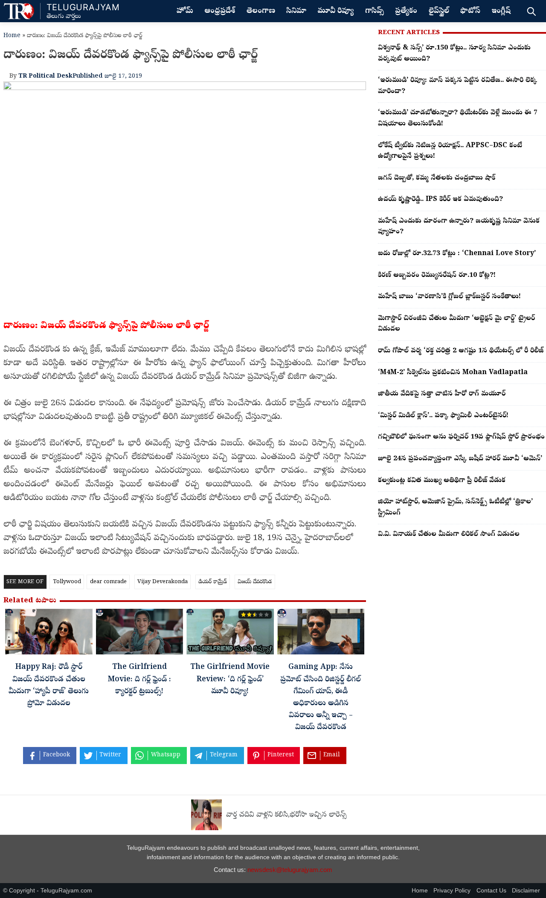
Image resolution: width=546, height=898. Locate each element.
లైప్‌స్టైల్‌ (439, 11)
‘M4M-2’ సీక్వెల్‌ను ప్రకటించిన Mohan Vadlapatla (453, 373)
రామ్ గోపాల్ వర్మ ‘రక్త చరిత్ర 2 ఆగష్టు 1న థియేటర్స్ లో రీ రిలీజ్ (460, 351)
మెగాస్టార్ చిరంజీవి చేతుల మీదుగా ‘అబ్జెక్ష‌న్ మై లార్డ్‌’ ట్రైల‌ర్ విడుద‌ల (456, 324)
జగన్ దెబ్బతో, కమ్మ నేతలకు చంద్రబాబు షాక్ (436, 178)
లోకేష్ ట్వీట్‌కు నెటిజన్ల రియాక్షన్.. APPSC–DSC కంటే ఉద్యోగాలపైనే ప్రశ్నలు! (450, 151)
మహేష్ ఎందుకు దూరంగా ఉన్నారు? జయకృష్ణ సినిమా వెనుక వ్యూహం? (459, 227)
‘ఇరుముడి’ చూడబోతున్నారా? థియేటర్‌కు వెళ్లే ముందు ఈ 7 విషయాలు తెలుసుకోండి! (457, 118)
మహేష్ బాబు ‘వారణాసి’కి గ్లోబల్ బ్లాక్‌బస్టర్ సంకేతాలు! (449, 297)
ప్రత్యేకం (406, 11)
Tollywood (67, 582)
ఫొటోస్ (470, 11)
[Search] (531, 11)
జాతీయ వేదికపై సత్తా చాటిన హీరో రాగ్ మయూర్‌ (441, 394)
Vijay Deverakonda (162, 582)
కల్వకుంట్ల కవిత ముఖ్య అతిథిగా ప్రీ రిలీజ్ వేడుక (441, 480)
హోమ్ (185, 11)
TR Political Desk (45, 76)
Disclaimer (526, 890)
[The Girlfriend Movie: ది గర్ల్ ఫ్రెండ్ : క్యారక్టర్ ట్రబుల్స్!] (139, 634)
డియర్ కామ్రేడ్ (212, 582)
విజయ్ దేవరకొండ (255, 582)
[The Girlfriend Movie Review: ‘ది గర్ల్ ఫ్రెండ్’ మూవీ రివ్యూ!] (230, 634)
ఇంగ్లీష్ (501, 11)
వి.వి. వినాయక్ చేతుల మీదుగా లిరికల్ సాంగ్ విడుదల (449, 534)
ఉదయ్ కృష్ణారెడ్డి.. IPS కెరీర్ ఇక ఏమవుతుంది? (440, 199)
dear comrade (108, 582)
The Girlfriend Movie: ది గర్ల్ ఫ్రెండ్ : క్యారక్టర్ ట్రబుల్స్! (139, 680)
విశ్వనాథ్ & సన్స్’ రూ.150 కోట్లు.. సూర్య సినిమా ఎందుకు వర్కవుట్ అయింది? (454, 54)
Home (11, 36)
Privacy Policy (451, 890)
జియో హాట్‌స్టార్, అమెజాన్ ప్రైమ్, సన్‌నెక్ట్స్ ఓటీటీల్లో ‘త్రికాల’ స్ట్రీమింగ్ (455, 507)
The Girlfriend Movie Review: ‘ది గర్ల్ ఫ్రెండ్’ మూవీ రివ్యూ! (230, 680)
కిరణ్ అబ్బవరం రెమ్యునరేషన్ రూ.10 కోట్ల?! (437, 275)
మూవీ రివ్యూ (335, 11)
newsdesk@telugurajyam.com (289, 869)
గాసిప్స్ (374, 11)
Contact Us (491, 890)
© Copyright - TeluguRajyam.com (47, 890)
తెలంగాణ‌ (261, 11)
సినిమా (296, 11)
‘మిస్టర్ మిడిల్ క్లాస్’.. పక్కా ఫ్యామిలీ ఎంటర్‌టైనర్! (443, 416)
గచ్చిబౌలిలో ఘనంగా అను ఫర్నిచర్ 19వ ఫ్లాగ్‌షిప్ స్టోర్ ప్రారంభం (461, 437)
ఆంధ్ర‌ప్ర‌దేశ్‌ (219, 11)
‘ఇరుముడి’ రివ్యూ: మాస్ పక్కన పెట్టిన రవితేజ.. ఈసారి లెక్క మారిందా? (457, 86)
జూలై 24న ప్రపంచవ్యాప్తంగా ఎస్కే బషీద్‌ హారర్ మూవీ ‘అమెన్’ (460, 459)
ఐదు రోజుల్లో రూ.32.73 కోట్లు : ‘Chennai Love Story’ (457, 254)
